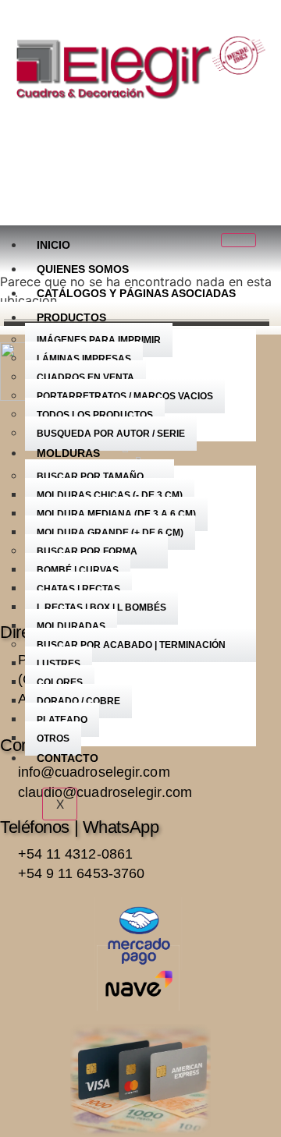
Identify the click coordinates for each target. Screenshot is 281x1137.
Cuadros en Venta (85, 377)
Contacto (67, 758)
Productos (71, 317)
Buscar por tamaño (90, 476)
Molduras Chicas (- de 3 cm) (110, 495)
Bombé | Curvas (78, 570)
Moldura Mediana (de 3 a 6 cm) (116, 513)
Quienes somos (83, 269)
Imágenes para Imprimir (99, 340)
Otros (53, 738)
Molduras (68, 453)
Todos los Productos (95, 414)
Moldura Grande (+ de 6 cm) (110, 532)
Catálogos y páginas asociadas (136, 293)
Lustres (58, 663)
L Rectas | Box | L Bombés (101, 607)
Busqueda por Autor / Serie (111, 433)
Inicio (53, 245)
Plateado (62, 719)
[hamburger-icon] (238, 240)
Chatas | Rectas (78, 588)
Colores (60, 682)
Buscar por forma (87, 551)
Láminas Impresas (84, 358)
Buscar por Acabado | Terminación (131, 644)
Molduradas (71, 626)
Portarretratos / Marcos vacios (125, 396)
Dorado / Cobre (78, 701)
